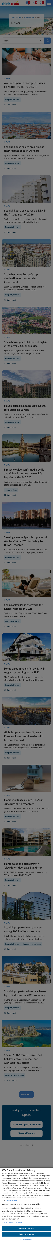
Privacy (10, 1200)
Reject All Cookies (26, 1234)
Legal (15, 1200)
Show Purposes (27, 1240)
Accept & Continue (26, 1228)
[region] (26, 1204)
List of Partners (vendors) (12, 1222)
